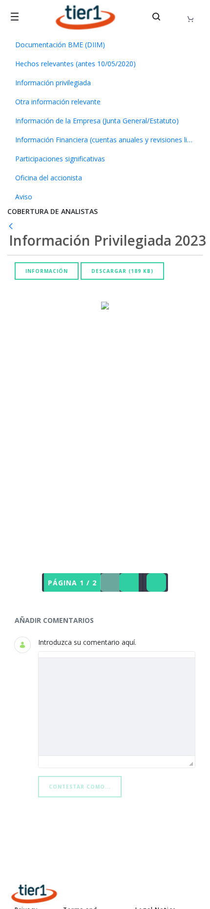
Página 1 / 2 (72, 582)
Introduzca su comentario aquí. (87, 642)
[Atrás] (12, 226)
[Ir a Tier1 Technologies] (85, 17)
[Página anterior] (110, 582)
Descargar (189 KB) (122, 271)
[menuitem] (105, 45)
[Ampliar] (156, 582)
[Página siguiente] (129, 582)
